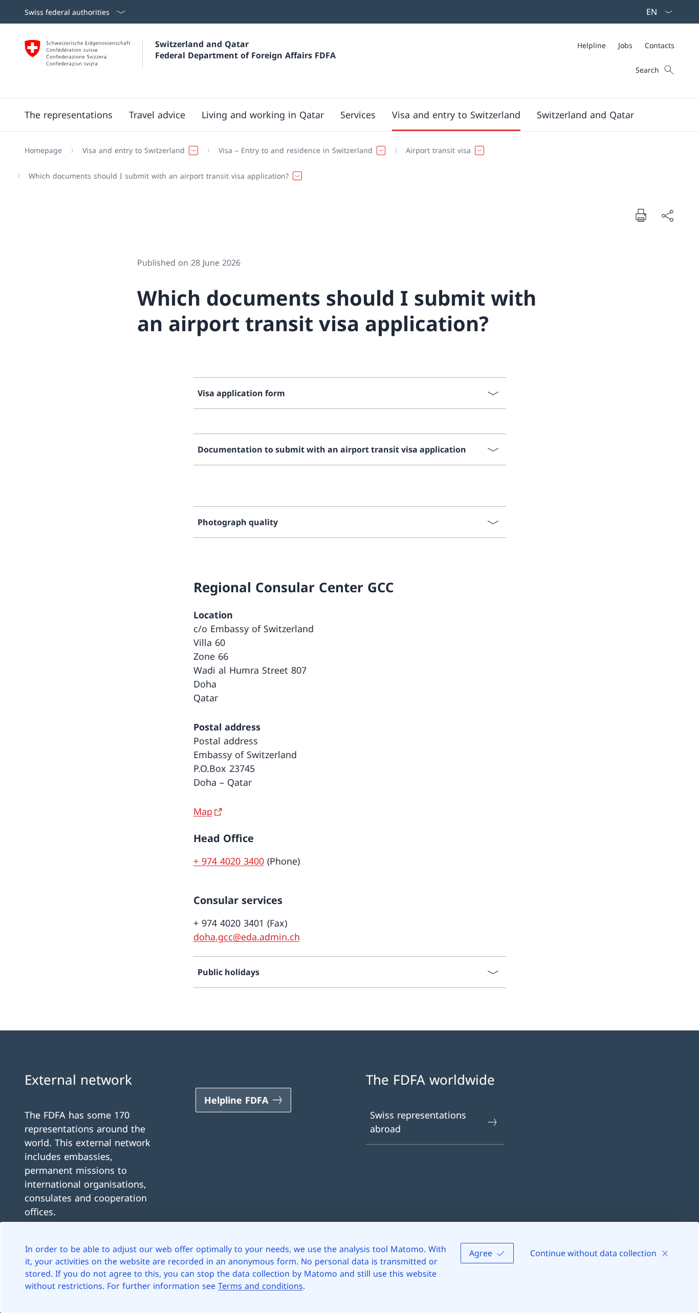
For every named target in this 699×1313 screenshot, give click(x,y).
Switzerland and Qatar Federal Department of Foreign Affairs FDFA (245, 49)
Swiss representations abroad (418, 1122)
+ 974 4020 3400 (228, 861)
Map (202, 811)
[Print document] (640, 215)
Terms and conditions (260, 1286)
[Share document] (667, 215)
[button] (68, 114)
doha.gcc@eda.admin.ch (246, 937)
